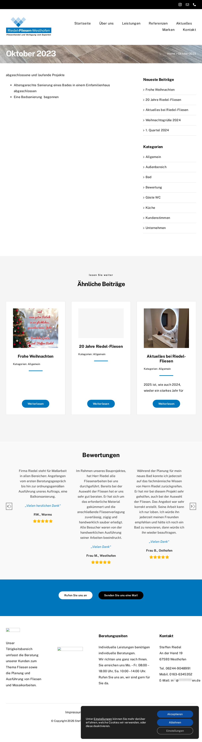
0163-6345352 (180, 674)
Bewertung (154, 187)
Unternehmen (156, 228)
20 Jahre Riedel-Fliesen (163, 100)
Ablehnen (175, 722)
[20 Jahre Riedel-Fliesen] (100, 323)
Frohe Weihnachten (160, 90)
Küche (150, 208)
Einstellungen (103, 718)
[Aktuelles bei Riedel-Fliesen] (166, 311)
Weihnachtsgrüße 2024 (163, 120)
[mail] (187, 4)
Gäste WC (153, 197)
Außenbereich (156, 167)
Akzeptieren (175, 714)
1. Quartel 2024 (157, 130)
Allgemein (153, 157)
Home (171, 53)
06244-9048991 (178, 668)
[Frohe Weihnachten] (35, 311)
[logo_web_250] (28, 18)
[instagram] (180, 4)
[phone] (194, 4)
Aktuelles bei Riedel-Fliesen (167, 110)
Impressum (73, 712)
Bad (149, 177)
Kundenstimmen (158, 218)
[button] (9, 506)
